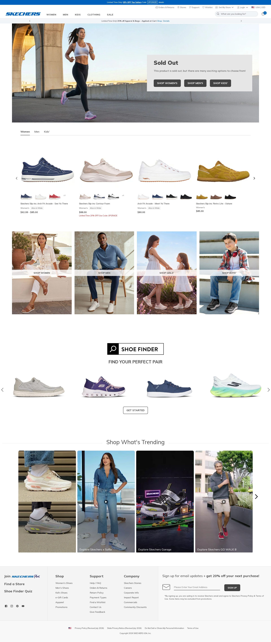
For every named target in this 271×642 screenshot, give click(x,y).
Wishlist (208, 7)
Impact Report (131, 597)
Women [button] (51, 14)
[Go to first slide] (241, 21)
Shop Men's (195, 83)
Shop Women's (167, 83)
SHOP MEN (104, 272)
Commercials (130, 602)
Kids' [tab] (47, 131)
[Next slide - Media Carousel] (256, 496)
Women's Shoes (64, 583)
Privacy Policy (247, 596)
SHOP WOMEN (42, 272)
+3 (64, 195)
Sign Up (232, 587)
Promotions (61, 607)
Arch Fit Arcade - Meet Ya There (153, 203)
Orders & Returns (166, 7)
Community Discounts (135, 607)
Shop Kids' (220, 83)
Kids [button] (78, 14)
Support (195, 7)
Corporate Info (131, 592)
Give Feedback (97, 611)
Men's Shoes (62, 587)
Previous (3, 389)
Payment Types (98, 597)
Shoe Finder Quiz (18, 591)
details (161, 2)
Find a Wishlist (97, 602)
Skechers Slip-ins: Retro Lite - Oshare (214, 203)
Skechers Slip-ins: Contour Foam (94, 203)
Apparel (59, 602)
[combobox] (236, 13)
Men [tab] (36, 131)
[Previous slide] (29, 21)
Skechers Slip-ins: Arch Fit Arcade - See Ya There (44, 203)
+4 (123, 195)
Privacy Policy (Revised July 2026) (89, 628)
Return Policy (97, 592)
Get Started (135, 410)
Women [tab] (25, 131)
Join (8, 576)
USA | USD (260, 7)
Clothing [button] (94, 14)
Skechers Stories (132, 583)
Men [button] (65, 14)
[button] (243, 7)
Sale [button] (110, 14)
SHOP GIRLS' (166, 272)
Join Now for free (150, 21)
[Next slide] (254, 178)
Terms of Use (192, 628)
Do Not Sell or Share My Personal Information (164, 628)
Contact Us (95, 607)
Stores (183, 7)
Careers (128, 587)
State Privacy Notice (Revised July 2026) (124, 628)
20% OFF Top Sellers (132, 2)
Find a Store (14, 584)
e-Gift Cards (61, 597)
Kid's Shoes (61, 592)
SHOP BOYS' (229, 272)
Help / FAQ (95, 583)
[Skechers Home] (23, 14)
